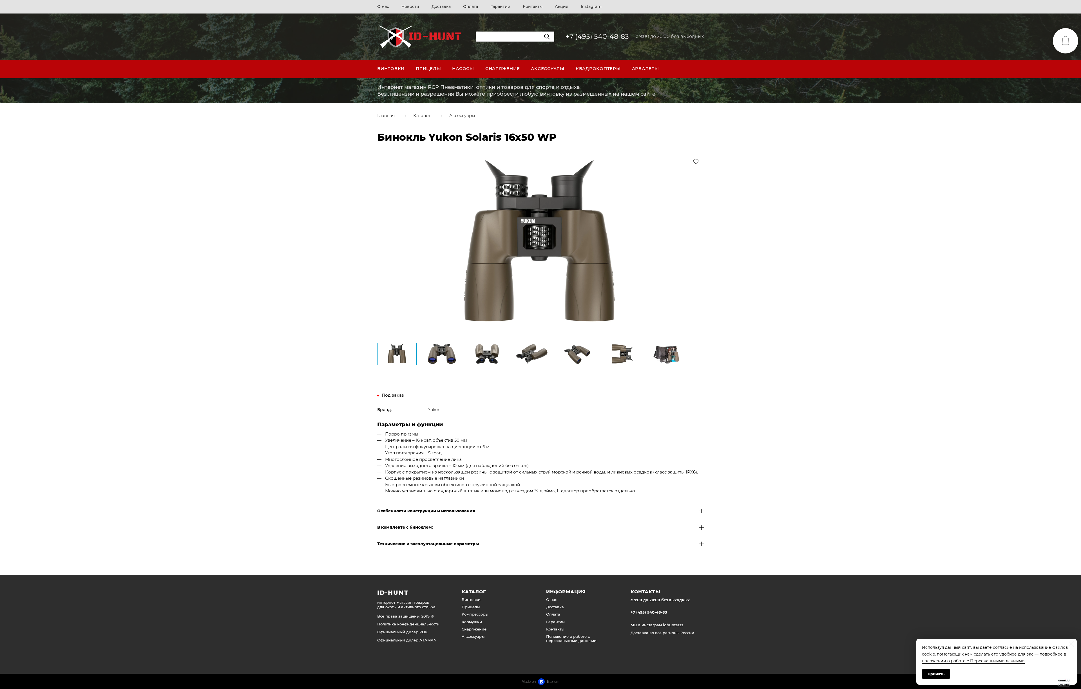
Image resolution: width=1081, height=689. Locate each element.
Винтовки (391, 68)
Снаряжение (502, 68)
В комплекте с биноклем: (405, 527)
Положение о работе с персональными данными (571, 638)
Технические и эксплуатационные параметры (428, 544)
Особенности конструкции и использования (426, 511)
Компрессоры (475, 614)
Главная (386, 115)
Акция (561, 6)
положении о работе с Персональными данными (973, 660)
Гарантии (500, 6)
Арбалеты (645, 68)
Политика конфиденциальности (408, 624)
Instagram (591, 6)
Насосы (463, 68)
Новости (410, 6)
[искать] (547, 37)
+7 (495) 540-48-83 (597, 36)
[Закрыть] (1071, 644)
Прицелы (428, 68)
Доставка (441, 6)
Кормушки (472, 622)
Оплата (470, 6)
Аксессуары (547, 68)
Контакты (532, 6)
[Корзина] (1065, 40)
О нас (383, 6)
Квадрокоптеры (598, 68)
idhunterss (673, 625)
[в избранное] (696, 161)
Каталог (422, 115)
